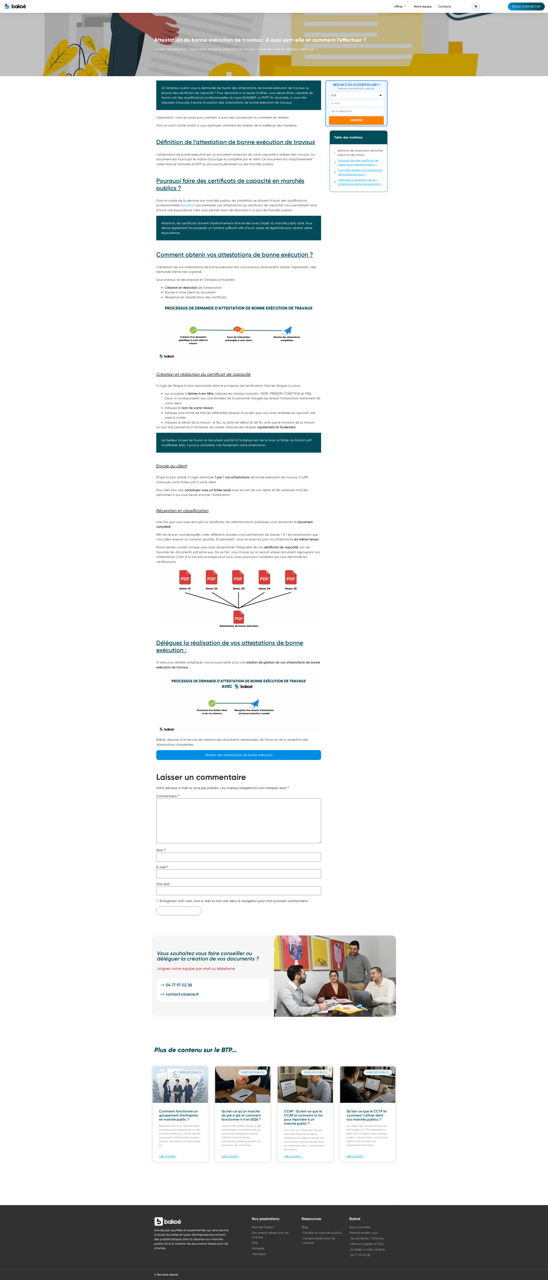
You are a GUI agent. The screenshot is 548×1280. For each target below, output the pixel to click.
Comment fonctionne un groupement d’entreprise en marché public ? (178, 1115)
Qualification (177, 49)
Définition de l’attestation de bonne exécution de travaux (360, 152)
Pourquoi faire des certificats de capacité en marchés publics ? (358, 162)
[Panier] (476, 6)
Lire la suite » (167, 1156)
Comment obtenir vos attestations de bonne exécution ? (360, 172)
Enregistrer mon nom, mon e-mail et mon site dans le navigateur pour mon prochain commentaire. (234, 900)
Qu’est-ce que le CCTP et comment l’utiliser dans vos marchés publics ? (367, 1115)
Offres (398, 6)
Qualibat (189, 205)
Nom (161, 850)
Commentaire (167, 796)
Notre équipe (423, 6)
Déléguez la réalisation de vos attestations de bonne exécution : (360, 182)
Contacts (444, 6)
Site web (163, 884)
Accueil (159, 49)
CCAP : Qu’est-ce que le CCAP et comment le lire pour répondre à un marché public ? (303, 1117)
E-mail (162, 867)
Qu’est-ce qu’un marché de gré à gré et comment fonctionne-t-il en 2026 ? (241, 1115)
